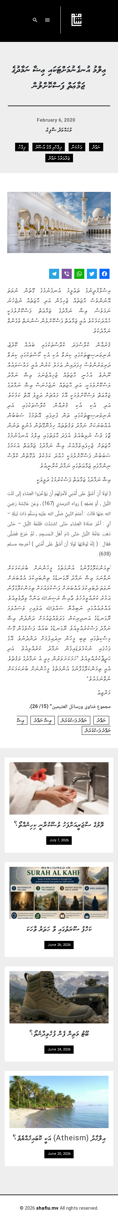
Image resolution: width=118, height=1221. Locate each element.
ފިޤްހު (21, 146)
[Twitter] (92, 274)
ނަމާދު (96, 146)
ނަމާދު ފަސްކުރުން (74, 720)
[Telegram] (54, 274)
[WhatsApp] (79, 274)
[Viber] (66, 274)
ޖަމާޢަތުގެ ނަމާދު (59, 157)
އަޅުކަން (77, 146)
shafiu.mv (47, 1208)
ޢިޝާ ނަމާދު (42, 720)
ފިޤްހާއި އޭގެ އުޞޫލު (49, 146)
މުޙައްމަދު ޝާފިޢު (59, 129)
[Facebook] (104, 274)
